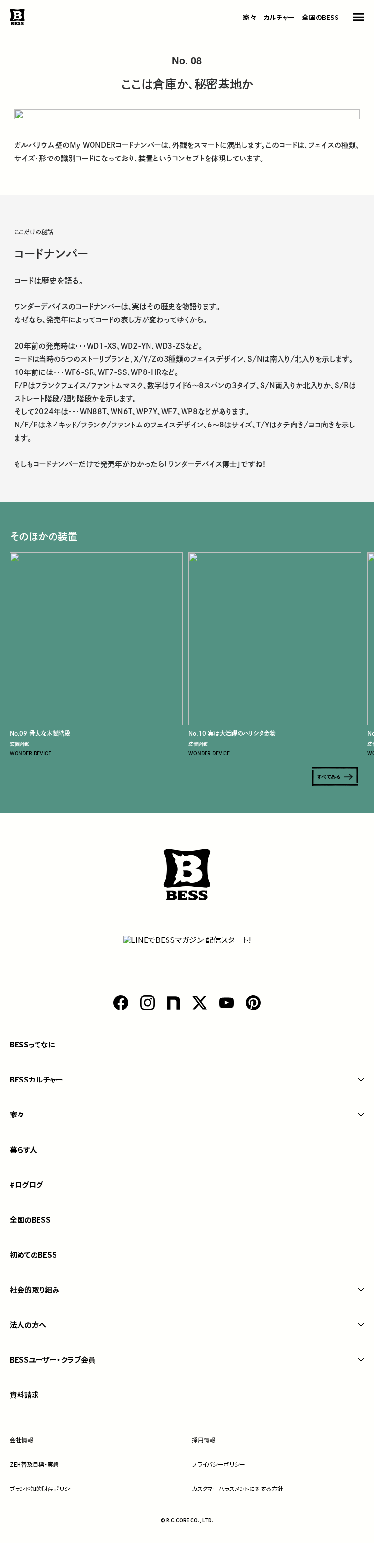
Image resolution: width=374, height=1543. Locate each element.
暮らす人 (23, 1149)
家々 (249, 17)
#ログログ (26, 1184)
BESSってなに (33, 1044)
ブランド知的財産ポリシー (42, 1488)
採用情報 (203, 1440)
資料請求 (24, 1394)
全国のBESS (320, 17)
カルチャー (279, 17)
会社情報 (21, 1440)
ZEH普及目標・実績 (34, 1464)
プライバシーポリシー (218, 1464)
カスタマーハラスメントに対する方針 (237, 1488)
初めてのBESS (33, 1254)
